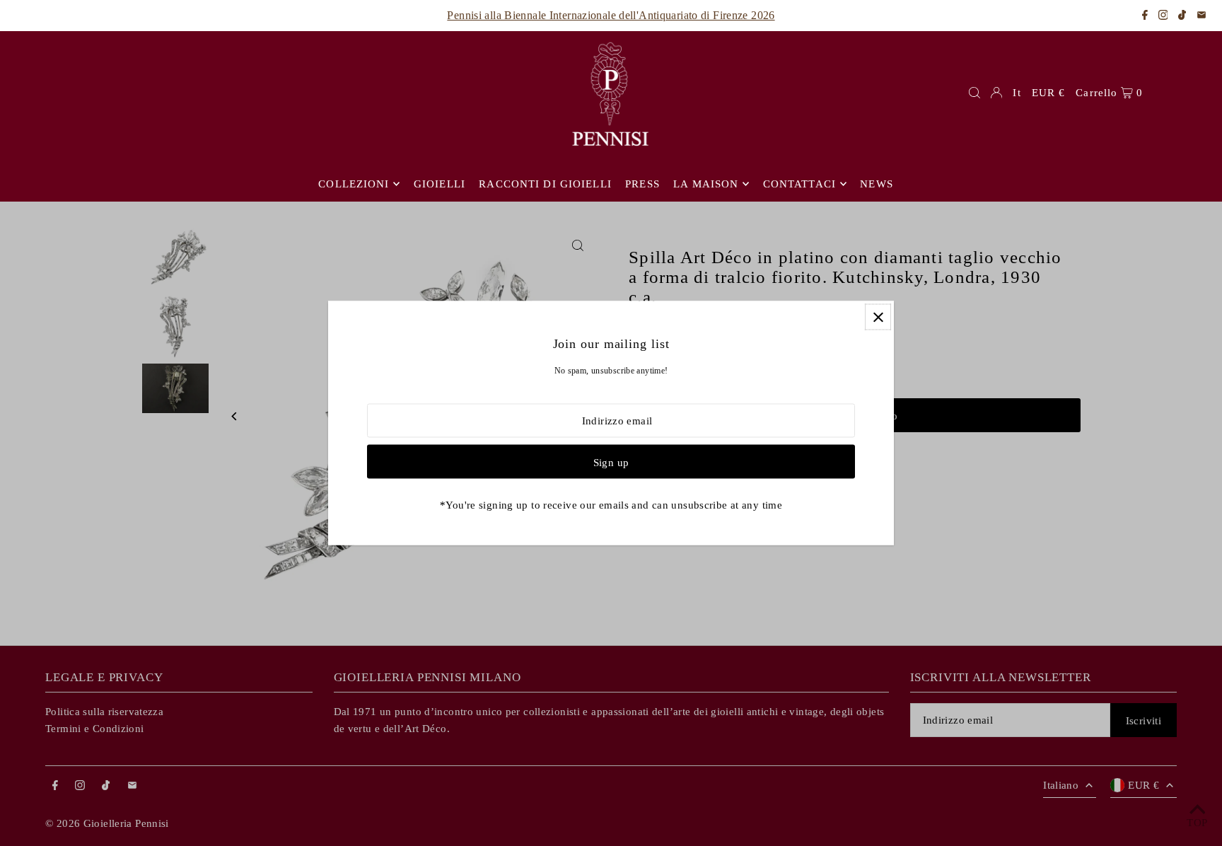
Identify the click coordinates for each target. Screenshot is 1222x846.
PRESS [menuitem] (642, 184)
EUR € (1049, 92)
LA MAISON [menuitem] (705, 184)
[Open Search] (974, 92)
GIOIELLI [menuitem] (439, 184)
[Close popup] (878, 317)
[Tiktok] (1182, 16)
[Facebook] (1145, 16)
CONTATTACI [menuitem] (799, 184)
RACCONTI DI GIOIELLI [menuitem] (545, 184)
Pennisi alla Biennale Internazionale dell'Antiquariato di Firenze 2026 (610, 15)
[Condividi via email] (1201, 16)
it (1016, 92)
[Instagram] (1163, 16)
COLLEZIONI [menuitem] (353, 184)
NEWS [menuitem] (876, 184)
